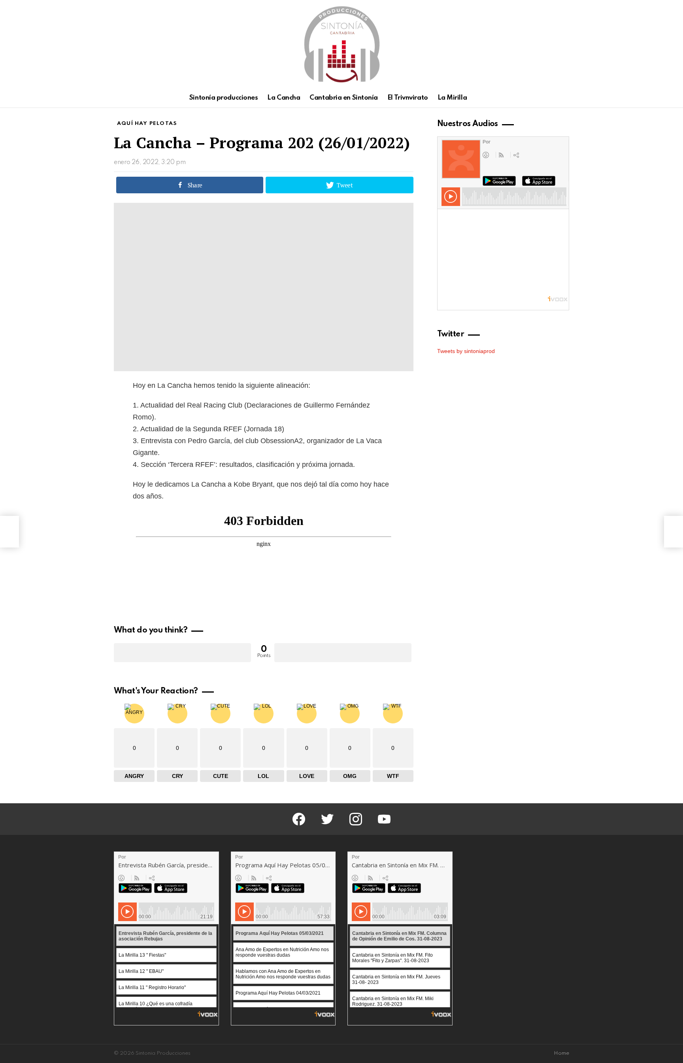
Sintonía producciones (223, 97)
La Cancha (283, 97)
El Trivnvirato (407, 97)
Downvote (342, 652)
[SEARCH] (564, 98)
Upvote (182, 652)
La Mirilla (452, 97)
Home (561, 1053)
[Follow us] (551, 98)
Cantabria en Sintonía (343, 97)
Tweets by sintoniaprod (466, 351)
